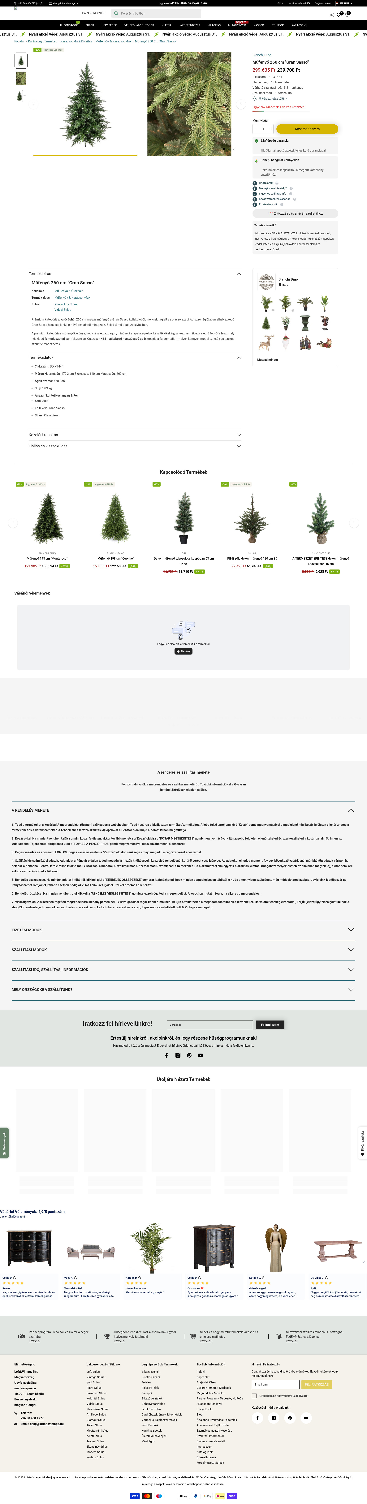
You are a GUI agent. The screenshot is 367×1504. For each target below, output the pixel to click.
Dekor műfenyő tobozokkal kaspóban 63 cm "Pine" (184, 561)
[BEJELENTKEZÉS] (332, 15)
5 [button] (183, 725)
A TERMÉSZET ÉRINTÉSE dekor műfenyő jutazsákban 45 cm (320, 561)
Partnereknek (93, 13)
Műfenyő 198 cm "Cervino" (115, 558)
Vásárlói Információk (299, 3)
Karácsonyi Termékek (42, 41)
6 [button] (188, 725)
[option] (85, 104)
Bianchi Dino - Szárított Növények (65, 718)
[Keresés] (156, 13)
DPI (184, 553)
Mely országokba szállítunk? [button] (42, 989)
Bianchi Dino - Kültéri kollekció (234, 718)
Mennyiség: (260, 120)
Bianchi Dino (262, 55)
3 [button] (234, 149)
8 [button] (198, 725)
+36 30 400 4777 (32, 1418)
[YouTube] (200, 1055)
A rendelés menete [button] (30, 810)
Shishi (252, 553)
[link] (46, 755)
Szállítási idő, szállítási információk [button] (50, 969)
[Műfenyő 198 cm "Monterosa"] (47, 518)
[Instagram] (178, 1055)
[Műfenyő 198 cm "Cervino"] (115, 518)
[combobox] (159, 13)
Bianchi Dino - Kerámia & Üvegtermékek (297, 718)
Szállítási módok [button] (29, 950)
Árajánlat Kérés (323, 3)
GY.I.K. (281, 3)
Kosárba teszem (307, 129)
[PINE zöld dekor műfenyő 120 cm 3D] (252, 518)
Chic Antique (321, 553)
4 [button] (178, 725)
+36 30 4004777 (27, 3)
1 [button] (224, 149)
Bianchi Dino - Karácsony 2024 (120, 718)
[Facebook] (166, 1055)
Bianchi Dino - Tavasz (171, 718)
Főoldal (19, 41)
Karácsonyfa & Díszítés (76, 41)
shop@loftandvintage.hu (66, 3)
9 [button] (203, 725)
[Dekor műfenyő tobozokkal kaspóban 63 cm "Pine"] (184, 518)
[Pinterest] (189, 1055)
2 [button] (229, 149)
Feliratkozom (270, 1025)
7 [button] (193, 725)
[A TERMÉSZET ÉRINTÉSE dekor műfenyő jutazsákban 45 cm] (320, 518)
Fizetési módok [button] (27, 930)
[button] (241, 104)
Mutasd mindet (267, 360)
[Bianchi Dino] (266, 282)
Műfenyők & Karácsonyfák (113, 41)
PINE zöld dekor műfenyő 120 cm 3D (252, 558)
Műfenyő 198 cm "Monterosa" (47, 558)
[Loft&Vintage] (69, 713)
